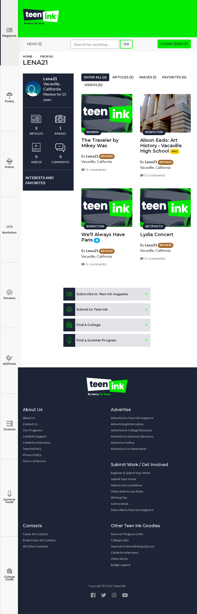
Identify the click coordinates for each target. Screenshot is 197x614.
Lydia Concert (156, 234)
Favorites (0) (174, 77)
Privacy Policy (32, 455)
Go (126, 44)
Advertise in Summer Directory (132, 436)
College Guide (9, 578)
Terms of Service (34, 461)
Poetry (9, 101)
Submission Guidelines (126, 485)
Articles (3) (123, 77)
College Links (120, 540)
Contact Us (30, 424)
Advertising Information (127, 424)
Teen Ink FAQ (32, 449)
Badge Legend (120, 565)
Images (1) (147, 77)
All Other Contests (35, 546)
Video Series (119, 559)
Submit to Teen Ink (92, 309)
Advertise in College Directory (131, 430)
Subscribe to (102, 294)
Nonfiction (9, 232)
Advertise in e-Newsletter (128, 449)
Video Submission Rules (127, 491)
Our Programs (33, 430)
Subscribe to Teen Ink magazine (132, 510)
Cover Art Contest (35, 534)
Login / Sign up (174, 44)
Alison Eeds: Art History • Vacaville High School (161, 145)
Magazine (9, 36)
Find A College (88, 325)
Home (27, 56)
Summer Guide (9, 501)
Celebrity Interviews (37, 442)
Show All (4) (95, 77)
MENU (32, 44)
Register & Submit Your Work (130, 473)
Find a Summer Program (96, 340)
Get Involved (119, 504)
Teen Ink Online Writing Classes (132, 546)
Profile (46, 56)
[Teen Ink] (41, 16)
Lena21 (92, 156)
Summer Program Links (127, 534)
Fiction (9, 167)
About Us (29, 418)
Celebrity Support (34, 436)
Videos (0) (93, 85)
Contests (9, 429)
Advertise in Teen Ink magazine (132, 418)
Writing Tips (119, 497)
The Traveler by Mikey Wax (100, 142)
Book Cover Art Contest (39, 540)
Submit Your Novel (123, 479)
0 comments (95, 170)
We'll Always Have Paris (103, 237)
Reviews (9, 298)
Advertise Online (122, 442)
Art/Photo (9, 364)
